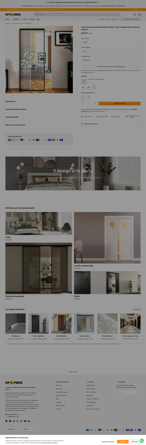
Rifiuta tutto (135, 441)
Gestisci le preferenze (108, 441)
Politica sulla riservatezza (49, 442)
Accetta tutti (122, 441)
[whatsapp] (141, 439)
